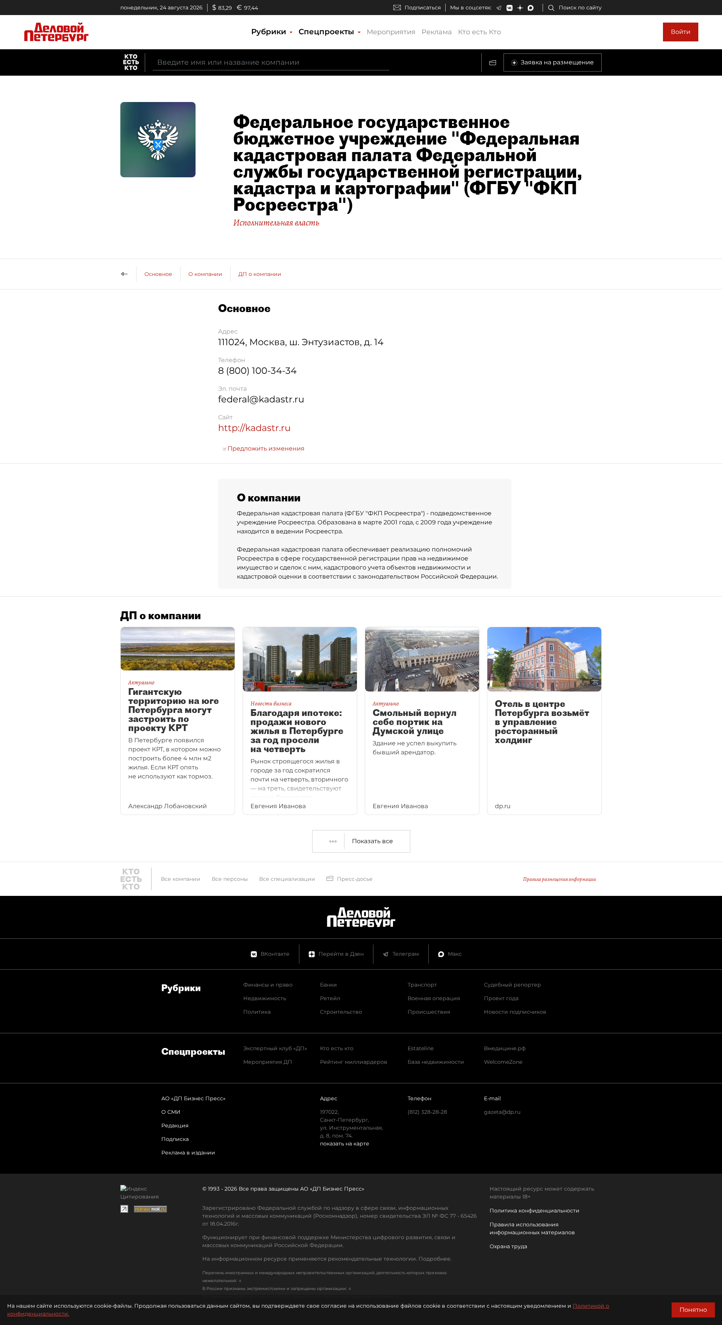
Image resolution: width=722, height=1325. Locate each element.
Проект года (501, 998)
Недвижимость (264, 998)
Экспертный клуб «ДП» (275, 1048)
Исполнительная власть (276, 222)
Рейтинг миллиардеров (353, 1061)
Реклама (437, 32)
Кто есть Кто (479, 32)
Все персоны (230, 879)
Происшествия (429, 1011)
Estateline (421, 1048)
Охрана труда (508, 1246)
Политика (257, 1011)
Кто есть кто (336, 1048)
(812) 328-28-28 (427, 1112)
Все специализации (287, 879)
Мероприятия (391, 32)
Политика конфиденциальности (534, 1210)
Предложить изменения (265, 448)
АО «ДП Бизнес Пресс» (193, 1098)
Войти (680, 31)
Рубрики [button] (269, 31)
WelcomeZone (503, 1061)
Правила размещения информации (559, 879)
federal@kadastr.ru (261, 399)
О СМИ (170, 1112)
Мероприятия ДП (267, 1061)
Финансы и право (268, 984)
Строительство (341, 1011)
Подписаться (423, 7)
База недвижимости (436, 1061)
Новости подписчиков (515, 1011)
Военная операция (434, 998)
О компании (205, 274)
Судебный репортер (512, 984)
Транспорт (422, 984)
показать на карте (344, 1143)
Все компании (180, 879)
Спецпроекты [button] (327, 31)
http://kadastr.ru (254, 427)
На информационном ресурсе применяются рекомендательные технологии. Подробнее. (327, 1258)
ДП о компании (259, 274)
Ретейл (330, 998)
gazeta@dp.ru (502, 1112)
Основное (158, 274)
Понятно (693, 1309)
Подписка (175, 1139)
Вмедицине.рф (505, 1048)
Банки (328, 984)
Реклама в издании (188, 1152)
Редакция (174, 1125)
